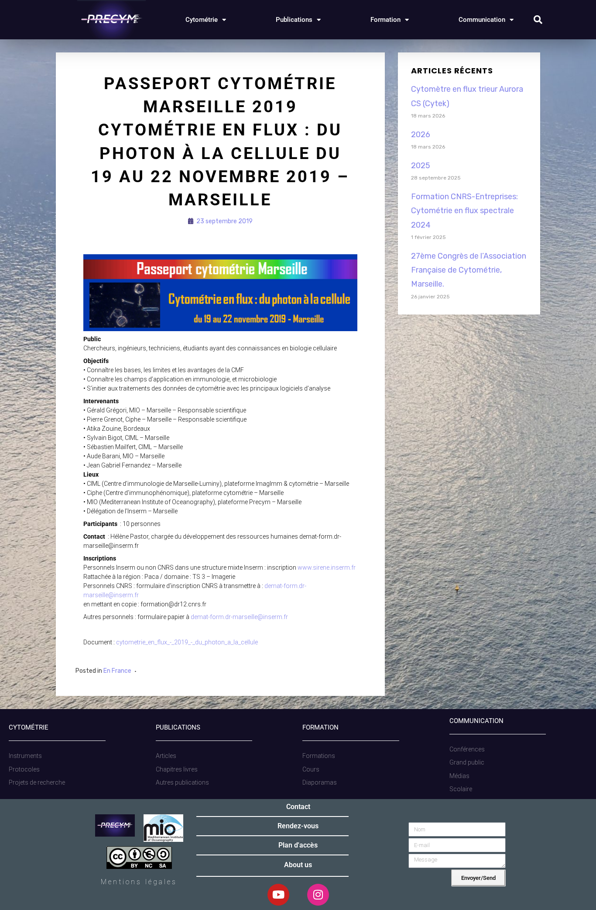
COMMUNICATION (476, 721)
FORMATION (320, 727)
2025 (420, 165)
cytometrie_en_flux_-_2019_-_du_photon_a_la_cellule (187, 642)
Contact (298, 807)
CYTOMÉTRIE (28, 727)
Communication (482, 20)
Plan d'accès (298, 845)
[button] (538, 19)
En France (117, 671)
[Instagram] (318, 895)
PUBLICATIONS (178, 727)
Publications (294, 20)
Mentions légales (139, 882)
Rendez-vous (298, 826)
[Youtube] (278, 895)
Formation (385, 20)
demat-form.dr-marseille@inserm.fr (239, 616)
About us (298, 865)
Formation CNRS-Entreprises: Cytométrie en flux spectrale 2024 (464, 211)
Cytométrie (201, 20)
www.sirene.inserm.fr (327, 567)
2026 (420, 134)
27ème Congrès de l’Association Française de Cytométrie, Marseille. (468, 270)
